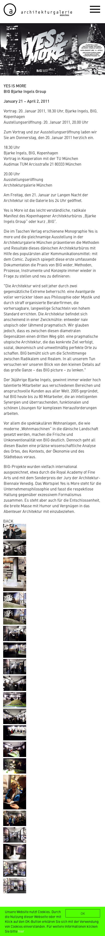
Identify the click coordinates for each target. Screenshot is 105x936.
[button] (95, 9)
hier (21, 931)
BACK (8, 521)
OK (83, 913)
